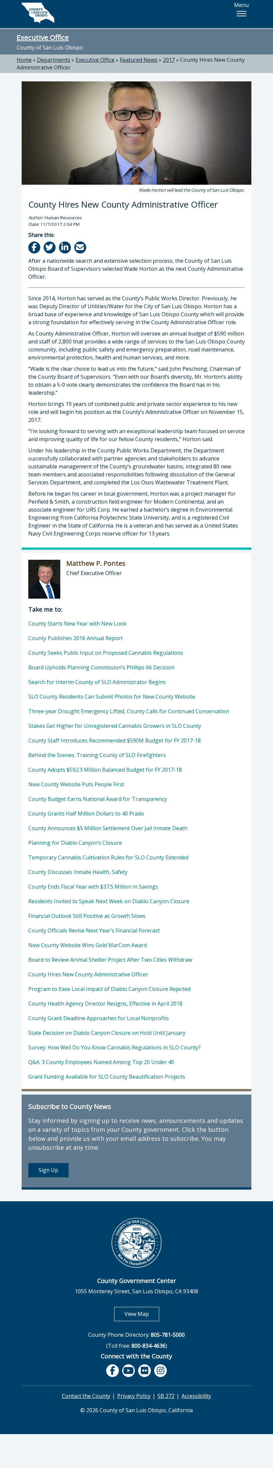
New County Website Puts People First (76, 784)
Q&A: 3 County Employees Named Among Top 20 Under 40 (101, 1062)
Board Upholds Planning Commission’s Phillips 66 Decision (101, 667)
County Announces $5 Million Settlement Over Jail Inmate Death (107, 828)
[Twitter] (50, 247)
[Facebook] (35, 247)
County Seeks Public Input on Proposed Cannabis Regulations (105, 652)
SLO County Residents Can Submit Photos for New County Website (111, 696)
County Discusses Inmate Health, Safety (78, 872)
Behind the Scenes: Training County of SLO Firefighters (97, 755)
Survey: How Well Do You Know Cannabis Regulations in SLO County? (114, 1047)
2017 (169, 59)
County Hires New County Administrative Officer (88, 974)
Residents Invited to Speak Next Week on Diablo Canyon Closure (108, 901)
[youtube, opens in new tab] (129, 1370)
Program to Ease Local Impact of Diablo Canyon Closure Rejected (109, 989)
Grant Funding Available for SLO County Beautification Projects (106, 1076)
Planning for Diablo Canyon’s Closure (75, 842)
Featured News (138, 59)
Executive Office (43, 37)
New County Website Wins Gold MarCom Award (87, 945)
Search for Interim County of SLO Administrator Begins (97, 682)
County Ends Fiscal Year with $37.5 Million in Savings (93, 886)
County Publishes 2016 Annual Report (75, 638)
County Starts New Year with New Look (77, 623)
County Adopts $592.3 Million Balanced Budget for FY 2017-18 (105, 769)
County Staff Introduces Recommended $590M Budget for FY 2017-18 (114, 740)
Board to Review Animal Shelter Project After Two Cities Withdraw (110, 959)
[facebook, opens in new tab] (112, 1370)
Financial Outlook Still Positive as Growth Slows (86, 916)
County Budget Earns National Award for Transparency (97, 799)
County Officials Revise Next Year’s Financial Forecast (94, 930)
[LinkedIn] (65, 247)
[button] (241, 14)
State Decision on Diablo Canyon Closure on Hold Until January (106, 1032)
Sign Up (48, 1170)
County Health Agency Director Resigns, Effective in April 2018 (105, 1003)
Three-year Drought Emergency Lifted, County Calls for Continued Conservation (128, 711)
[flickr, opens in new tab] (144, 1370)
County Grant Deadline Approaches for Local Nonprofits (98, 1018)
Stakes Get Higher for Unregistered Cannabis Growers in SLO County (114, 726)
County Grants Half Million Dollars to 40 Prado (86, 813)
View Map (142, 1314)
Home (24, 59)
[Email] (81, 247)
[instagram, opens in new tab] (160, 1370)
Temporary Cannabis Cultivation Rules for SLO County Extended (108, 857)
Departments (53, 59)
